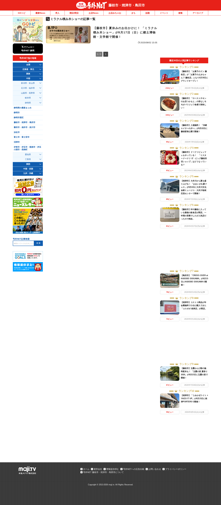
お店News (93, 13)
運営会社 (98, 469)
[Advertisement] (184, 37)
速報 (180, 13)
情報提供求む (112, 469)
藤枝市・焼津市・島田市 (127, 5)
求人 (57, 13)
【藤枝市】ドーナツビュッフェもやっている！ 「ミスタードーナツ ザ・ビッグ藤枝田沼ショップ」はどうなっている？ (194, 158)
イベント (164, 13)
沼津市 (17, 142)
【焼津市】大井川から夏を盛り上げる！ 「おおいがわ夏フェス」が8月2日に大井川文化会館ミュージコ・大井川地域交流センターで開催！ (194, 187)
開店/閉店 (74, 13)
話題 (148, 13)
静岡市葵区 (19, 118)
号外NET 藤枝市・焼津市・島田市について (103, 472)
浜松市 (17, 132)
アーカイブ (198, 13)
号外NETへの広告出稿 (133, 469)
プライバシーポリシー (175, 469)
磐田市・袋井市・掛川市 (24, 127)
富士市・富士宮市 (21, 137)
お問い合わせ (154, 469)
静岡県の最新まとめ (22, 108)
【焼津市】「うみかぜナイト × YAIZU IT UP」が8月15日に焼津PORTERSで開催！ (194, 398)
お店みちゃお (115, 13)
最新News (40, 13)
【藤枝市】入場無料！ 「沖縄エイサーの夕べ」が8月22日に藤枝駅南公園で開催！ (194, 128)
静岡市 (17, 113)
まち (133, 13)
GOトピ (21, 13)
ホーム (86, 469)
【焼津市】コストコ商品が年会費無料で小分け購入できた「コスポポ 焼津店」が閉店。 (194, 305)
